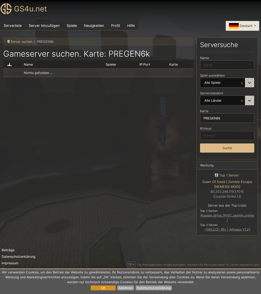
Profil (115, 25)
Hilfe (131, 25)
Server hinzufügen (44, 25)
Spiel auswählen (212, 75)
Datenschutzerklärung (154, 288)
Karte (204, 111)
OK (103, 288)
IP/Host (205, 129)
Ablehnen (125, 288)
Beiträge (8, 250)
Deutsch (246, 25)
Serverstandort (211, 93)
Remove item (242, 83)
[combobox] (227, 83)
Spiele (72, 25)
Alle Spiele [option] (212, 82)
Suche (227, 148)
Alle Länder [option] (213, 100)
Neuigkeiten (94, 25)
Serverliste (13, 25)
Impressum (10, 263)
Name (204, 58)
